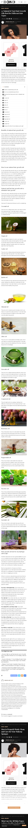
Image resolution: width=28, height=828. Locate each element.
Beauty (2, 8)
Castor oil (6, 102)
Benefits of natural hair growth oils (11, 89)
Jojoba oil (6, 105)
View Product (11, 64)
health (6, 72)
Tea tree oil (6, 121)
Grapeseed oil (7, 114)
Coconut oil (6, 98)
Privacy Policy (16, 824)
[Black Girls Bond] (9, 2)
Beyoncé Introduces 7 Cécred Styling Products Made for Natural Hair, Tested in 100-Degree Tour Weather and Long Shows (13, 661)
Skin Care (7, 818)
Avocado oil (6, 112)
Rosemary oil (6, 116)
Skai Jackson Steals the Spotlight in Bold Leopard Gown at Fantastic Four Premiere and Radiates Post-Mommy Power (13, 669)
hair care (10, 173)
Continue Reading (14, 807)
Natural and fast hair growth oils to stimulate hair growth (13, 95)
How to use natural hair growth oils (11, 92)
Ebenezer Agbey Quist (10, 21)
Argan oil (5, 100)
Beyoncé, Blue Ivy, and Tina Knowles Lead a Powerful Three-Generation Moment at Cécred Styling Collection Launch (13, 656)
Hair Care (7, 8)
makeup (2, 789)
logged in (10, 716)
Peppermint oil (7, 119)
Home (2, 6)
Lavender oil (6, 123)
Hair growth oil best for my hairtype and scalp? (13, 126)
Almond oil (6, 107)
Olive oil (5, 109)
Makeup (6, 726)
